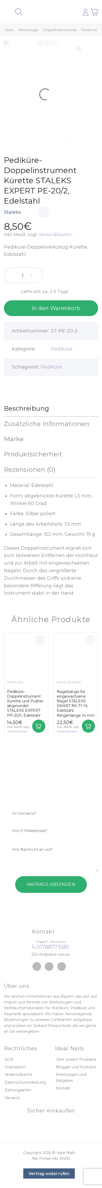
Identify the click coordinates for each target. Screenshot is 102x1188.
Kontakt (63, 1088)
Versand (12, 1097)
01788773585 (53, 947)
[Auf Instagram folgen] (49, 966)
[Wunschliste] (43, 212)
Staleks (12, 212)
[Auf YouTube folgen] (61, 966)
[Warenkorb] (94, 11)
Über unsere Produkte (76, 1059)
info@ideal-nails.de (54, 954)
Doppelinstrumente (60, 30)
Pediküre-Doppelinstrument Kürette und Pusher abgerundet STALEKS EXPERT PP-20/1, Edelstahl (25, 703)
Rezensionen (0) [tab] (29, 469)
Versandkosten (55, 234)
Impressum (15, 1067)
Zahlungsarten (18, 1090)
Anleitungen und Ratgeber (71, 1077)
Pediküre (89, 30)
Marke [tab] (14, 439)
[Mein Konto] (85, 12)
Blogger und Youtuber (76, 1067)
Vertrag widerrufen (49, 1173)
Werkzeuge (28, 30)
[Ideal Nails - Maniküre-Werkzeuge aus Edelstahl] (49, 12)
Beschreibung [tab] (26, 408)
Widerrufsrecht (18, 1074)
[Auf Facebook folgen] (36, 966)
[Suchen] (18, 11)
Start (9, 30)
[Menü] (7, 11)
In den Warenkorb (56, 308)
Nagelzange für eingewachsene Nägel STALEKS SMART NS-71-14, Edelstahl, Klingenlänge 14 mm (76, 703)
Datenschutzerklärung (25, 1082)
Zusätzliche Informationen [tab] (46, 424)
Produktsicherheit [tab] (33, 454)
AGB (9, 1059)
